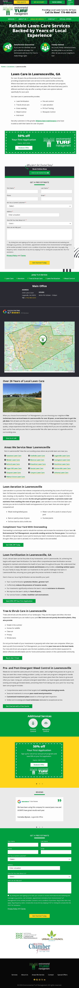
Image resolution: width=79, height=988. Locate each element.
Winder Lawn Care (13, 460)
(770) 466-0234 (30, 298)
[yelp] (42, 979)
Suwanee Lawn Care (13, 456)
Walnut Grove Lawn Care (15, 477)
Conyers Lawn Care (37, 473)
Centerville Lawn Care (62, 468)
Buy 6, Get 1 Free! (12, 658)
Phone (9, 195)
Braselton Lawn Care (38, 464)
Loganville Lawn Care (62, 456)
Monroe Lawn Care (37, 460)
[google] (37, 979)
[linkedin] (44, 979)
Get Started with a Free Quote (17, 706)
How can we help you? (14, 227)
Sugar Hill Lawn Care (13, 468)
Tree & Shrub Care (35, 278)
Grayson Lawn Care (13, 473)
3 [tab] (42, 784)
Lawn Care (9, 278)
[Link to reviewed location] (39, 801)
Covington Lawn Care (62, 460)
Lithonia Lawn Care (61, 473)
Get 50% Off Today (13, 545)
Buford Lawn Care (13, 464)
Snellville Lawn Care (37, 456)
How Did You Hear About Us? (16, 220)
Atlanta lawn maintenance (46, 121)
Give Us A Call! (11, 438)
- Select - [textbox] (11, 223)
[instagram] (39, 979)
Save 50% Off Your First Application (19, 601)
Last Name (44, 188)
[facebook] (34, 979)
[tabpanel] (39, 760)
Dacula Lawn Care (36, 468)
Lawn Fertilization (53, 278)
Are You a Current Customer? (16, 202)
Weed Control (69, 278)
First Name (10, 188)
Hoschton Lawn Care (62, 464)
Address (9, 211)
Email (42, 195)
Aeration (21, 278)
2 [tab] (39, 784)
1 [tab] (37, 784)
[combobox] (39, 223)
